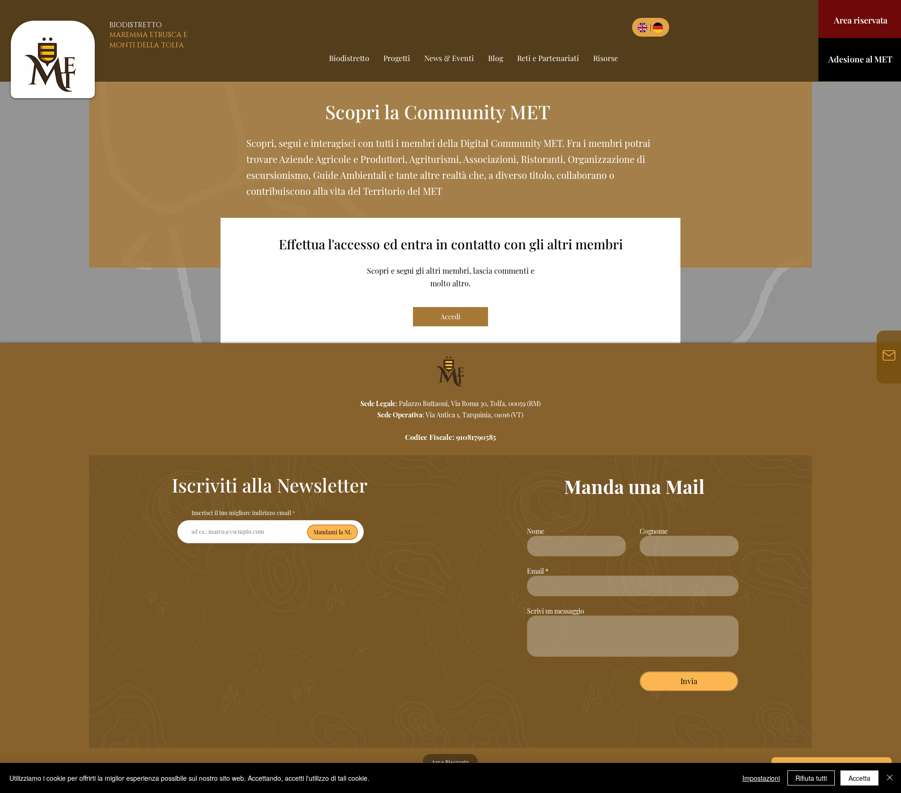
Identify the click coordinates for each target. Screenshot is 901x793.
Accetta (859, 778)
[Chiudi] (889, 777)
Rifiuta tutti (811, 778)
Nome (535, 531)
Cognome (654, 531)
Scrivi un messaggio (555, 611)
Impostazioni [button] (761, 778)
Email (535, 571)
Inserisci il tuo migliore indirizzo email (241, 513)
